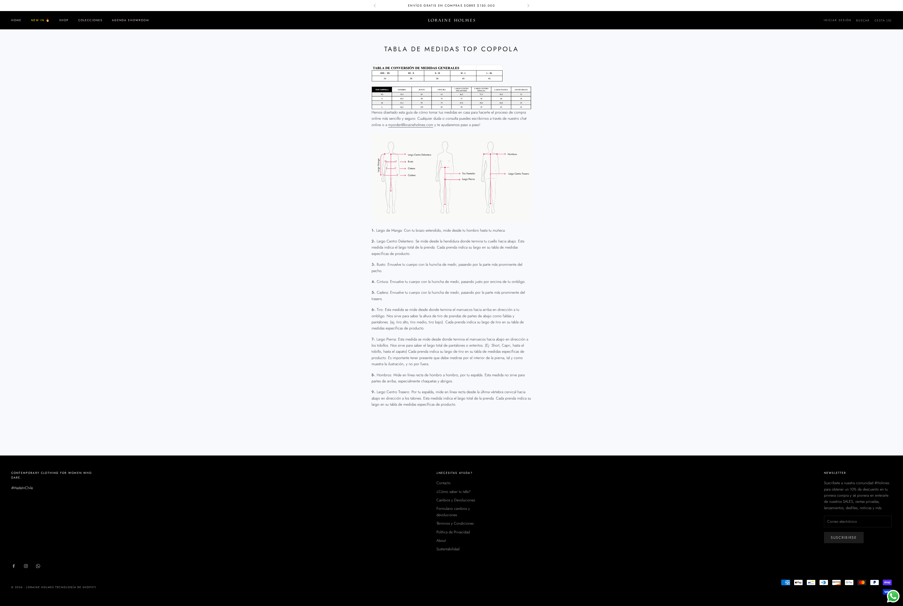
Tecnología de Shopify (75, 587)
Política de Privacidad (453, 532)
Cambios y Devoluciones (455, 500)
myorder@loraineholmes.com (410, 124)
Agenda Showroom (130, 20)
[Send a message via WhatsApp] (893, 596)
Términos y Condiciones (455, 523)
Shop (64, 20)
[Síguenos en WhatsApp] (38, 566)
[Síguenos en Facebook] (13, 566)
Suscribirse (844, 537)
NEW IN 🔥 (40, 20)
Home (16, 20)
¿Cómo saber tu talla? (453, 491)
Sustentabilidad (447, 549)
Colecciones (90, 20)
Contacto (443, 483)
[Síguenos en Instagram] (26, 566)
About (441, 540)
